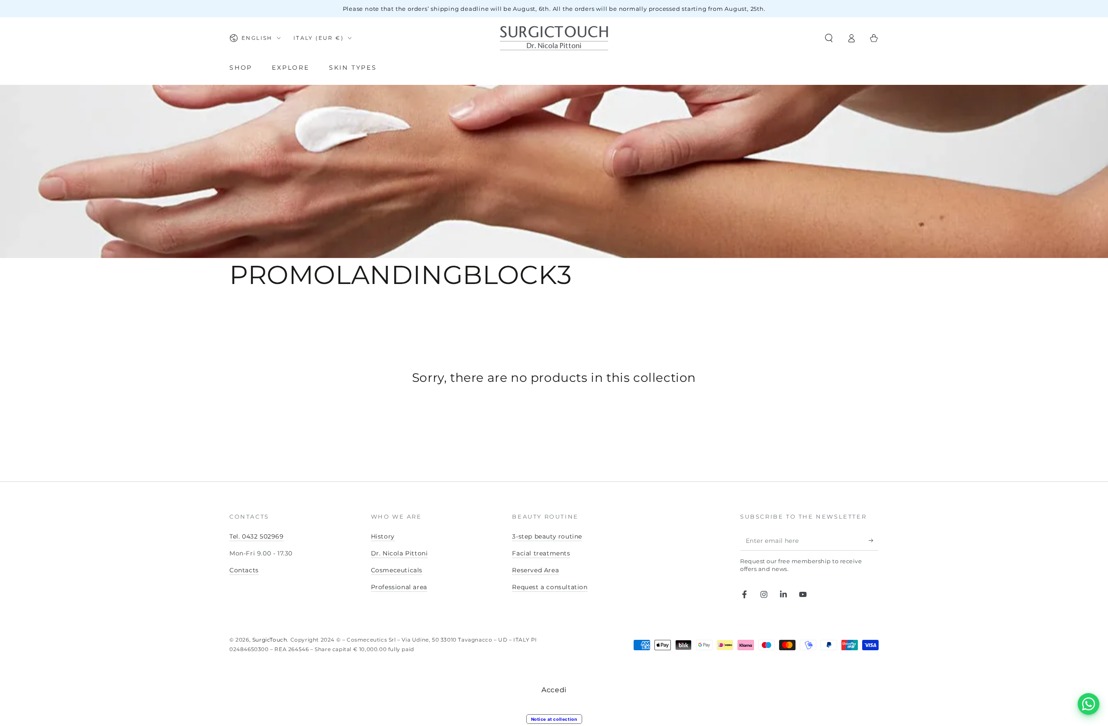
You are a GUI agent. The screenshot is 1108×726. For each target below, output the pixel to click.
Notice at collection (554, 719)
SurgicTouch (269, 639)
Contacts (244, 570)
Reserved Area (535, 570)
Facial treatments (541, 553)
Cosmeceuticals (396, 570)
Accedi (554, 690)
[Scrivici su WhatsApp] (1088, 704)
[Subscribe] (874, 540)
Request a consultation (549, 587)
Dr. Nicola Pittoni (399, 553)
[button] (829, 38)
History (383, 536)
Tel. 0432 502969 (256, 536)
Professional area (399, 587)
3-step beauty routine (547, 536)
